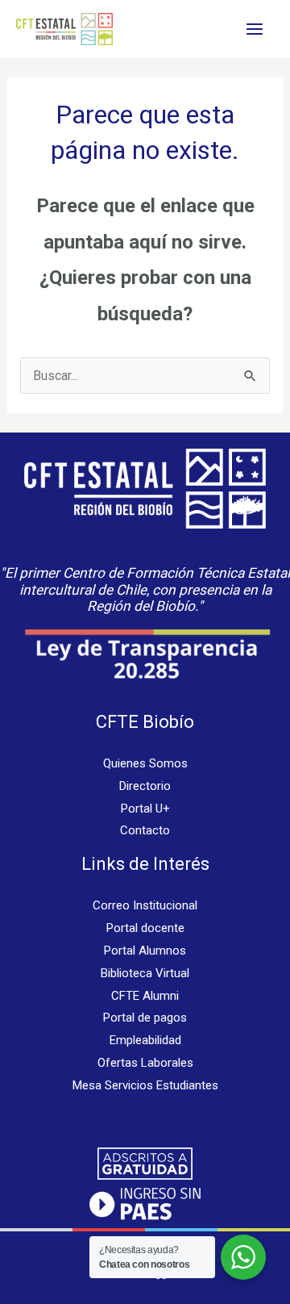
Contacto (145, 830)
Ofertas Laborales (145, 1062)
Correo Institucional (145, 905)
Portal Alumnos (145, 950)
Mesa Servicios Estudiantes (145, 1085)
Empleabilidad (145, 1040)
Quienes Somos (145, 763)
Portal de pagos (145, 1017)
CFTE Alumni (145, 995)
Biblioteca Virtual (145, 973)
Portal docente (145, 928)
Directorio (145, 786)
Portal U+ (145, 808)
